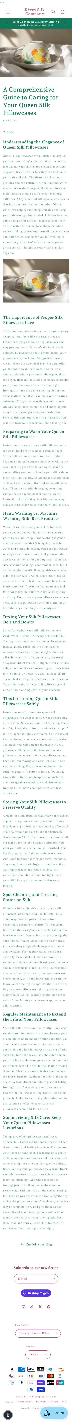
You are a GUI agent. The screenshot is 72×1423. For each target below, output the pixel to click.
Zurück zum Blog (39, 1244)
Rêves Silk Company (34, 1396)
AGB (64, 1401)
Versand (25, 1408)
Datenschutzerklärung (47, 1401)
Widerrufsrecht (24, 1401)
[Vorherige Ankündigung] (7, 23)
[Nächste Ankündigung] (64, 23)
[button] (8, 11)
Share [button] (10, 132)
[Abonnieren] (53, 1278)
